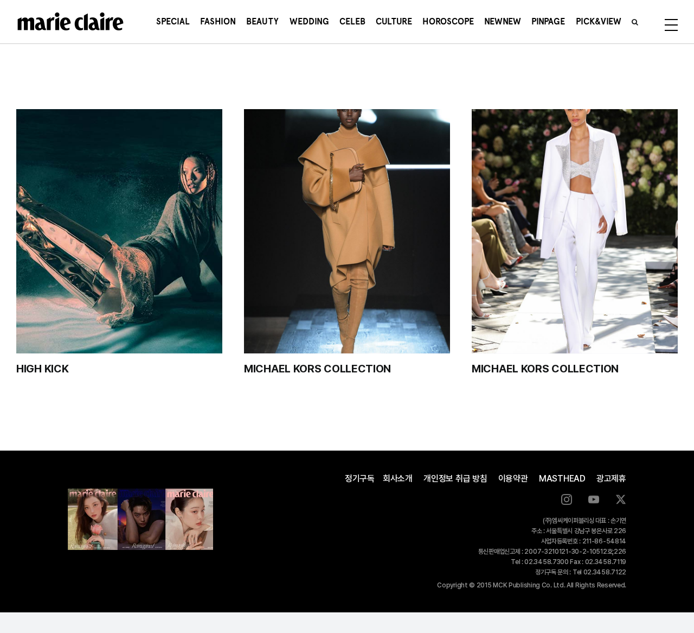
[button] (635, 22)
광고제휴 (611, 478)
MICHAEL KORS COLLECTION (317, 368)
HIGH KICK (42, 368)
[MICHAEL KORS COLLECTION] (347, 231)
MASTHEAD (562, 478)
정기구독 (360, 478)
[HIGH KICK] (119, 231)
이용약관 (513, 478)
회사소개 (398, 478)
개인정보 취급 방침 (455, 478)
